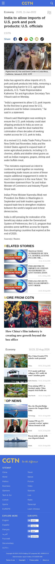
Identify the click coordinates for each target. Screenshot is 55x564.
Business (6, 486)
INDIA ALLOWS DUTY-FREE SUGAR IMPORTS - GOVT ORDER (38, 283)
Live (29, 495)
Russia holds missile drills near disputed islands (38, 437)
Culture (5, 500)
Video (30, 486)
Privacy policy (34, 560)
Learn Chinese (34, 509)
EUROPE (6, 509)
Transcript (32, 504)
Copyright (22, 560)
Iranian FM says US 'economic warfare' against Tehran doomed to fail (38, 423)
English (5, 520)
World (4, 477)
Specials (31, 491)
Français (6, 530)
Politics (5, 482)
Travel (30, 472)
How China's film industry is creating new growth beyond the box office (26, 335)
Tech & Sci (7, 495)
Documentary (8, 543)
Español (5, 525)
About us (46, 560)
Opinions (6, 491)
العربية (5, 534)
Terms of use (10, 560)
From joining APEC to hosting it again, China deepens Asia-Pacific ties (37, 388)
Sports (5, 504)
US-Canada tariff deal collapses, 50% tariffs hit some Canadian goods (37, 373)
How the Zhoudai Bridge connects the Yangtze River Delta (38, 408)
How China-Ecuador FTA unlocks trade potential (38, 357)
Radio (30, 500)
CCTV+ (5, 548)
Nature (30, 477)
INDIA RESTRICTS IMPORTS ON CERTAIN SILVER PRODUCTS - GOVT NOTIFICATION (38, 269)
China (4, 472)
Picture (31, 482)
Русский (6, 539)
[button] (6, 365)
